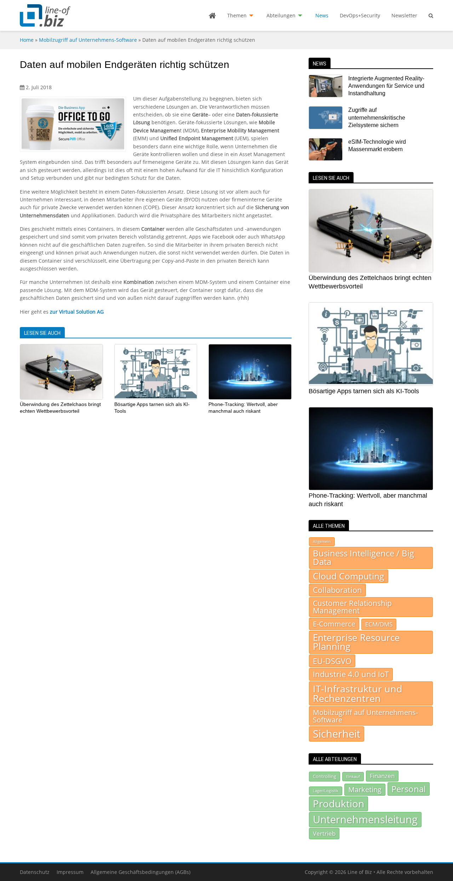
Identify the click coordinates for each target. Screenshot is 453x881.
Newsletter (404, 15)
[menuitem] (212, 16)
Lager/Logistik (325, 790)
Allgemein (322, 541)
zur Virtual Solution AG (77, 311)
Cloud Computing (348, 576)
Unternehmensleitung (365, 819)
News (321, 15)
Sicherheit (336, 734)
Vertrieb (324, 833)
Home (27, 39)
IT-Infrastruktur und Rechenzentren (357, 693)
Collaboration (337, 589)
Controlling (324, 776)
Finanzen (382, 776)
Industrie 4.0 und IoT (351, 674)
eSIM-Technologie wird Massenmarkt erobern (377, 145)
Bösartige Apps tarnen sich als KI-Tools (364, 391)
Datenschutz (35, 872)
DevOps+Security (360, 15)
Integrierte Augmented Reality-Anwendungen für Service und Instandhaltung (386, 86)
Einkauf (353, 776)
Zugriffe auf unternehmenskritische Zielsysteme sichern (376, 117)
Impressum (70, 872)
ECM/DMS (378, 624)
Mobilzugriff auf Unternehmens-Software (88, 39)
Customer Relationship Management (352, 607)
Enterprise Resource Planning (356, 642)
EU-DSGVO (332, 661)
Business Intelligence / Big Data (363, 557)
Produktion (338, 803)
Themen (237, 15)
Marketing (365, 789)
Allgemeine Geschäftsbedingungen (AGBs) (140, 872)
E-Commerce (334, 624)
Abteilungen (281, 15)
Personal (408, 789)
